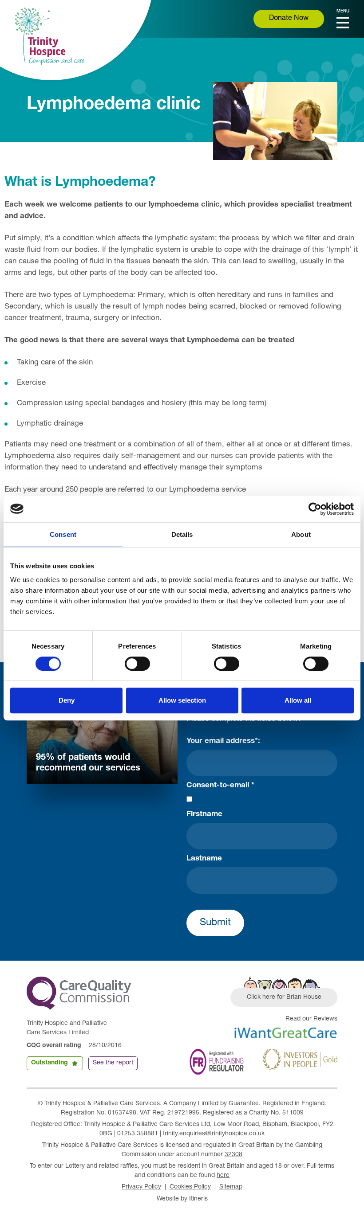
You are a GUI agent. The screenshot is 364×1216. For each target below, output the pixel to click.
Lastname (204, 859)
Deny (67, 700)
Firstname (204, 814)
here (223, 1176)
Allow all (298, 700)
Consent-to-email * (220, 786)
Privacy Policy (141, 1187)
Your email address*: (223, 741)
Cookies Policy (190, 1187)
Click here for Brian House (284, 997)
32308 (233, 1155)
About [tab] (301, 534)
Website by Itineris (182, 1199)
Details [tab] (182, 534)
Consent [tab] (63, 534)
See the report (113, 1063)
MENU (342, 11)
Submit (215, 923)
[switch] (137, 664)
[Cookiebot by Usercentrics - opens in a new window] (315, 509)
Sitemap (230, 1187)
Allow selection (182, 700)
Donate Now (289, 18)
